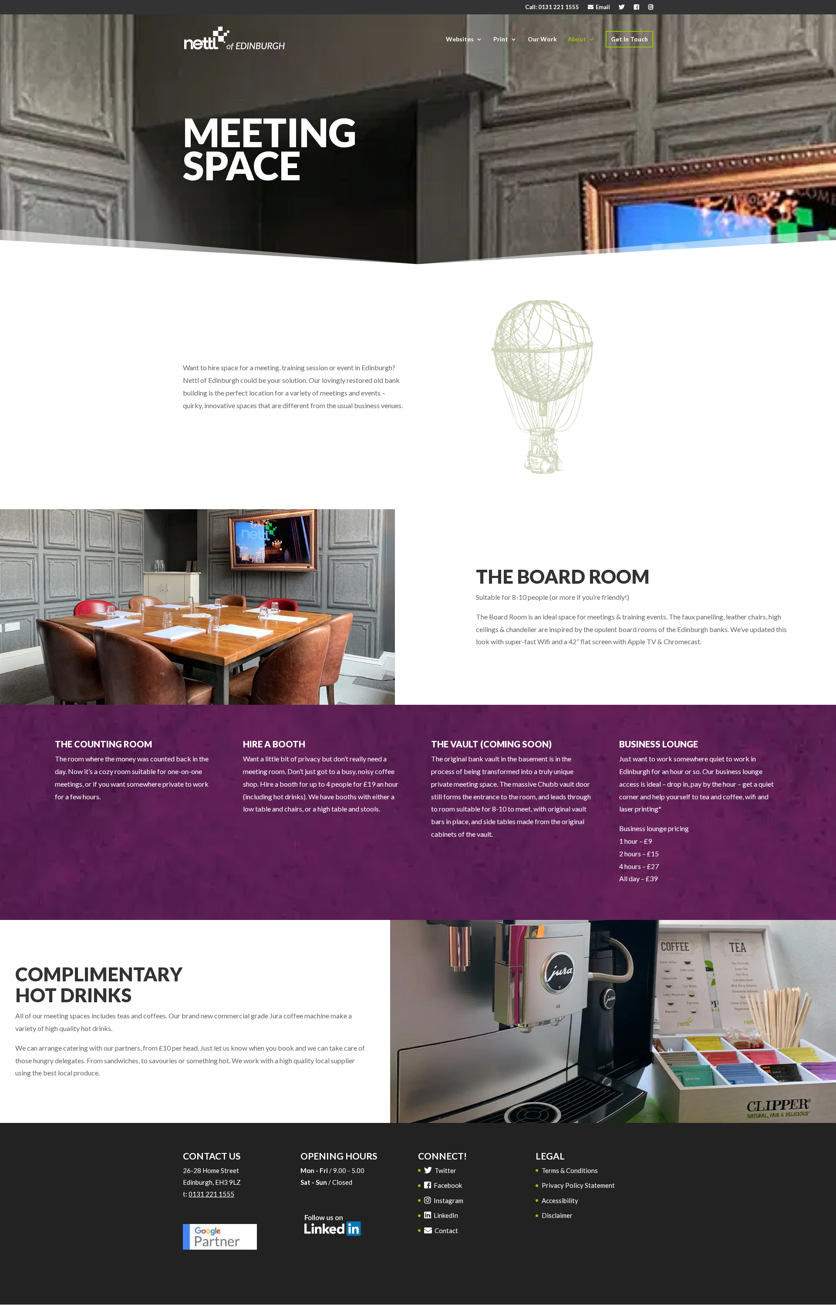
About (577, 39)
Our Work (542, 39)
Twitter (444, 1170)
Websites (460, 39)
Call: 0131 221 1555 (552, 7)
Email (602, 7)
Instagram (447, 1200)
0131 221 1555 (211, 1194)
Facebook (447, 1185)
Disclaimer (557, 1215)
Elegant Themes (245, 1291)
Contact (445, 1230)
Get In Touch (629, 39)
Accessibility (560, 1200)
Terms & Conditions (570, 1170)
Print (500, 39)
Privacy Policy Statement (578, 1185)
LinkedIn (445, 1215)
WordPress (328, 1291)
